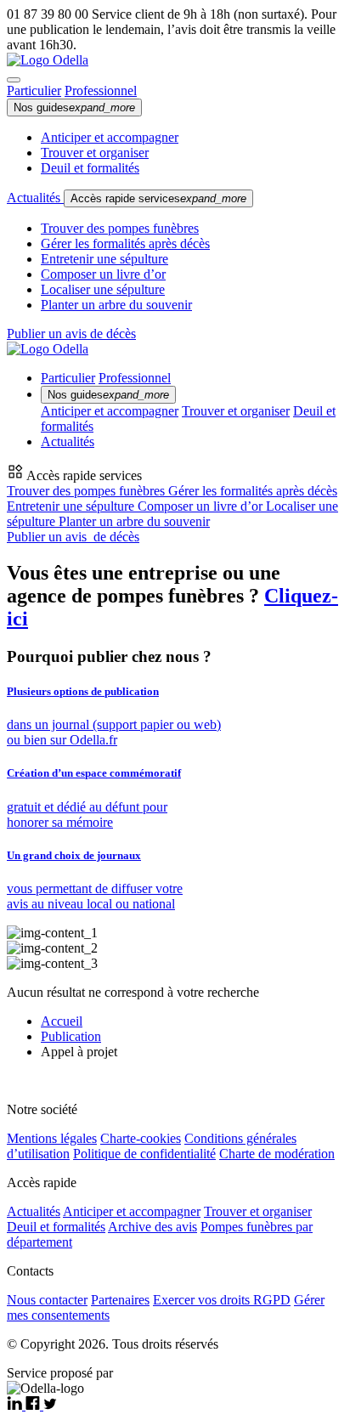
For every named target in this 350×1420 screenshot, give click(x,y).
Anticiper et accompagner (109, 137)
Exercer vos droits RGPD (222, 1300)
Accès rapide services (158, 198)
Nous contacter (47, 1300)
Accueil (61, 1021)
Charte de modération (277, 1153)
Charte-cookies (140, 1138)
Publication (71, 1036)
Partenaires (120, 1300)
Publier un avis (73, 536)
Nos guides (74, 107)
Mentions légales (52, 1138)
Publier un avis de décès (71, 333)
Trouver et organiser (95, 152)
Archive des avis (152, 1226)
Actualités (35, 197)
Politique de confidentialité (144, 1153)
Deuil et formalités (90, 168)
